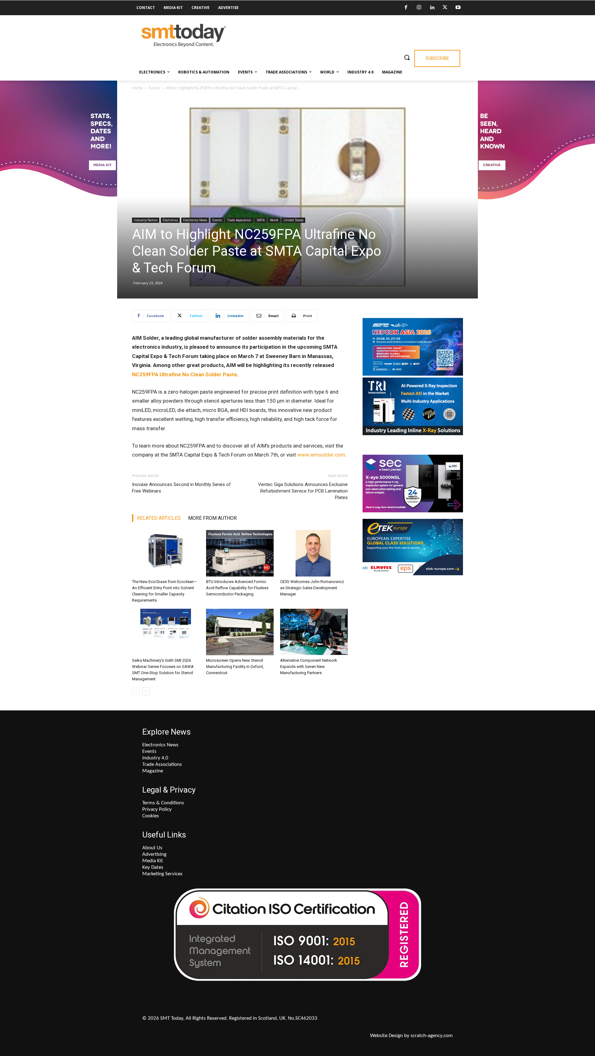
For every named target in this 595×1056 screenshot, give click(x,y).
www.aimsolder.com (321, 455)
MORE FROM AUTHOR (212, 518)
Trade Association (239, 220)
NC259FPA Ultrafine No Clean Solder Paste (184, 374)
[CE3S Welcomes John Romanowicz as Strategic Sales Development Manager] (314, 553)
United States (293, 220)
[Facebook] (406, 8)
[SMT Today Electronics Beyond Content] (183, 35)
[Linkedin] (432, 8)
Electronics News (195, 220)
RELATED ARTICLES (159, 518)
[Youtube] (458, 8)
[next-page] (146, 691)
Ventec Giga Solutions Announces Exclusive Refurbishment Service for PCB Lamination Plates (303, 491)
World (274, 220)
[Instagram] (419, 8)
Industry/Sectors (145, 220)
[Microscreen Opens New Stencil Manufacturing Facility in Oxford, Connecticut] (240, 632)
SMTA (261, 220)
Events (154, 88)
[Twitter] (445, 8)
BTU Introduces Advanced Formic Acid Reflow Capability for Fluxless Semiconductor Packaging (237, 587)
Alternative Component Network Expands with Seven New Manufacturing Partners (308, 666)
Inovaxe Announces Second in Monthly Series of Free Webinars (181, 488)
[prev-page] (136, 691)
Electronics (170, 220)
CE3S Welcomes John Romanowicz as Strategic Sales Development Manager (312, 587)
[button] (406, 57)
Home (137, 88)
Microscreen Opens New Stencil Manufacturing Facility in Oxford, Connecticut (235, 666)
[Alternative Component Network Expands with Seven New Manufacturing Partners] (314, 632)
